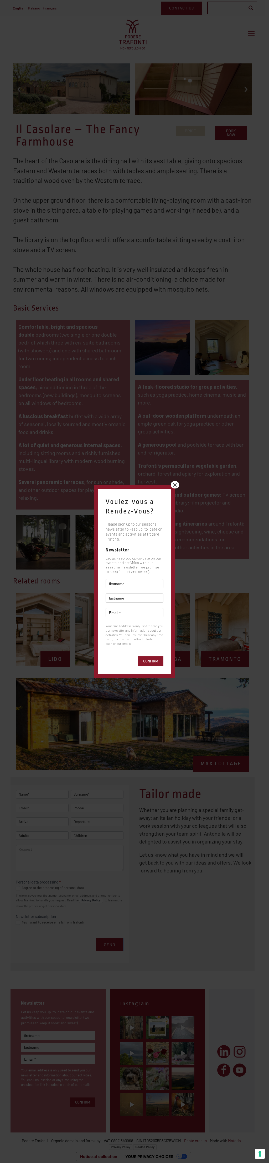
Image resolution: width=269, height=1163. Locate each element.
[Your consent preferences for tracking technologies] (260, 1154)
